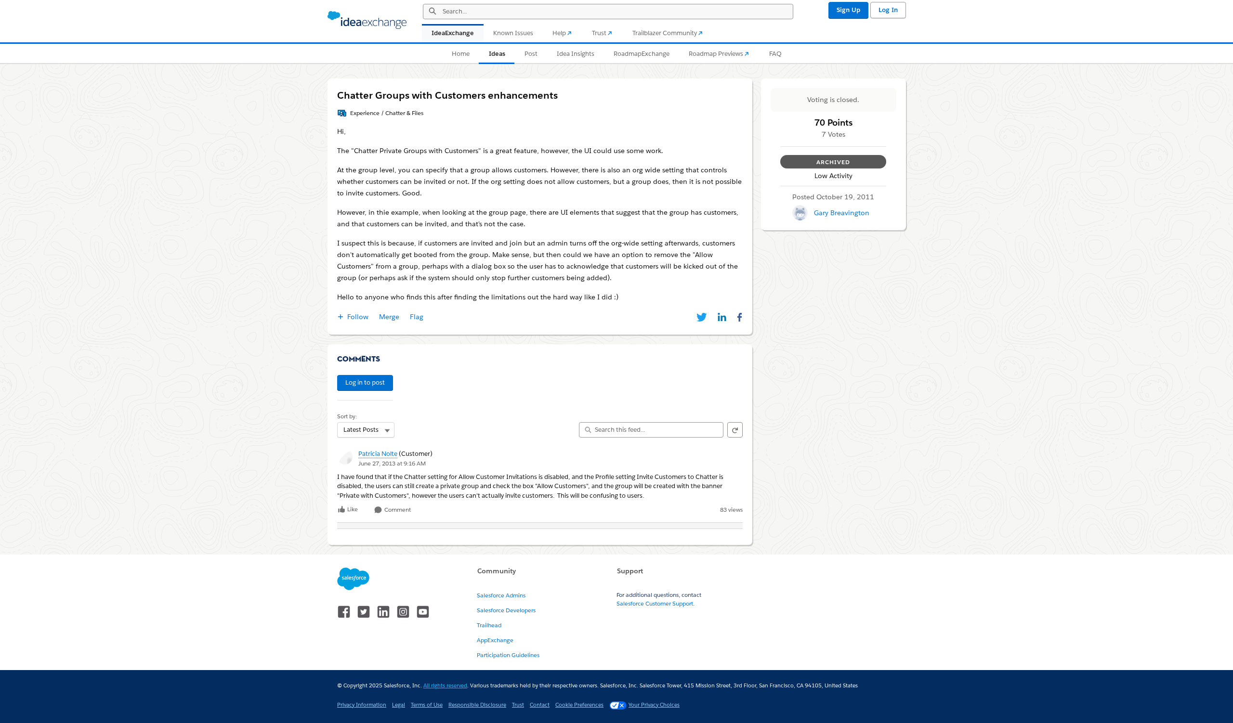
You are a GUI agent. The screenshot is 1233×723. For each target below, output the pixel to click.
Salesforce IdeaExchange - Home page (367, 20)
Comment (397, 510)
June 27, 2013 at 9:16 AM (392, 463)
